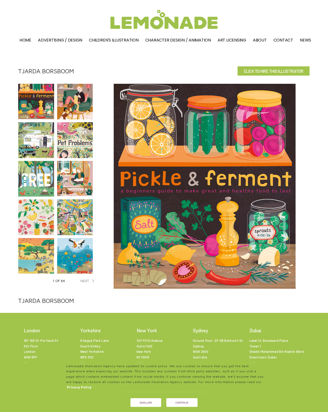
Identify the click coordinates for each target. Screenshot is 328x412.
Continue (182, 402)
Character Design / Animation (178, 40)
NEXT (88, 281)
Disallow (146, 402)
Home (25, 40)
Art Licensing (232, 40)
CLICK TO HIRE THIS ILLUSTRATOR (273, 71)
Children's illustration (113, 40)
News (305, 40)
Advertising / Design (60, 40)
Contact (283, 40)
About (260, 40)
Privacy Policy (79, 387)
